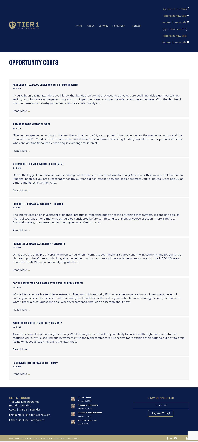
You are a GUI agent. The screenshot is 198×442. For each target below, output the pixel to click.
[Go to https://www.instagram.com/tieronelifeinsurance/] (179, 439)
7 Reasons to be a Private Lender (31, 124)
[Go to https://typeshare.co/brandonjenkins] (183, 439)
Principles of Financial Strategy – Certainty (39, 243)
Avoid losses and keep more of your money (37, 323)
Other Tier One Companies (26, 420)
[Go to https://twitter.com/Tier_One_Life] (171, 439)
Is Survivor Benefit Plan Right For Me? (35, 363)
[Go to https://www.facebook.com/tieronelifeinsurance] (167, 439)
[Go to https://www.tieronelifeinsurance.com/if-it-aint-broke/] (99, 400)
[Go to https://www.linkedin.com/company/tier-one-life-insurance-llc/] (187, 439)
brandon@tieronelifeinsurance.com (29, 415)
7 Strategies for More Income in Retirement (38, 164)
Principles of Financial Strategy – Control (38, 204)
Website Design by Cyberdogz (66, 438)
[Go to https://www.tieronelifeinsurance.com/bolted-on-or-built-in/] (99, 423)
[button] (160, 413)
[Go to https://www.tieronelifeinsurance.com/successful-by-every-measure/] (99, 415)
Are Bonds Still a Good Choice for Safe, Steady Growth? (45, 84)
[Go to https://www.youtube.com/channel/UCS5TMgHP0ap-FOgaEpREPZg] (175, 439)
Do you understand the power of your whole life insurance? (48, 283)
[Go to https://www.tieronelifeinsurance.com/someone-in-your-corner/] (99, 407)
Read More (21, 111)
